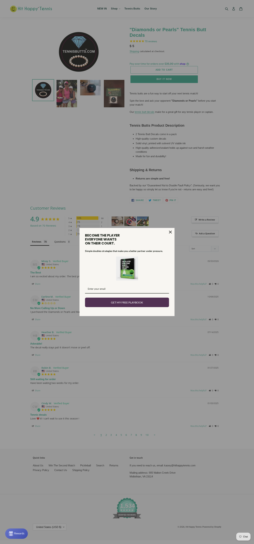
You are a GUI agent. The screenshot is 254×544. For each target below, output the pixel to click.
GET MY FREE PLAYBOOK (127, 302)
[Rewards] (16, 533)
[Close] (170, 232)
